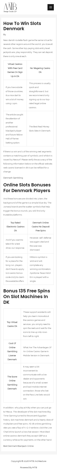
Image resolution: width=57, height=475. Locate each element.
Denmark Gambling (13, 177)
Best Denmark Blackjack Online (18, 446)
